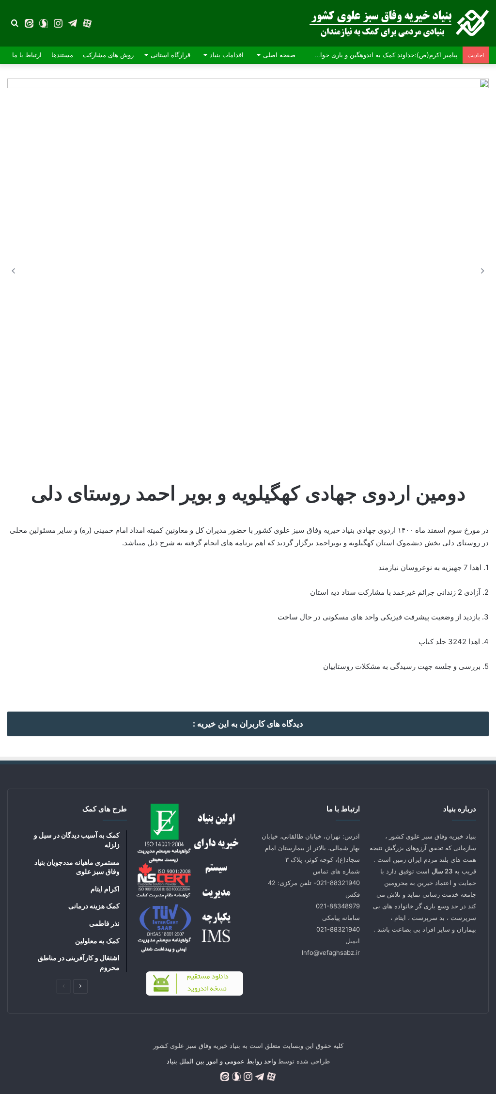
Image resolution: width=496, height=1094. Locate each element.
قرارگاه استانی (170, 55)
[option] (248, 214)
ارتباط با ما (27, 55)
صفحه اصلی (279, 55)
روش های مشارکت (108, 55)
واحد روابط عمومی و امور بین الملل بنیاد (221, 1061)
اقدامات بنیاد (227, 55)
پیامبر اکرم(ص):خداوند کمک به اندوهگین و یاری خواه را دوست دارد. (367, 55)
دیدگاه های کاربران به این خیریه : (248, 724)
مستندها (62, 55)
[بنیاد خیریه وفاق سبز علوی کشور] (399, 23)
